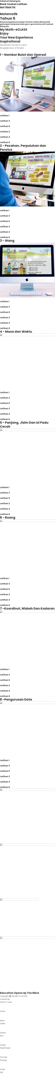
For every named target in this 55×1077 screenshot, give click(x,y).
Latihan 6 (5, 142)
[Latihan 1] (1, 113)
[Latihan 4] (1, 134)
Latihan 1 (4, 115)
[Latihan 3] (1, 118)
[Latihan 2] (1, 129)
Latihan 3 (5, 121)
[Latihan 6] (1, 139)
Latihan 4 (5, 137)
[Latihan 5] (1, 123)
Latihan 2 (5, 131)
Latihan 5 (5, 126)
